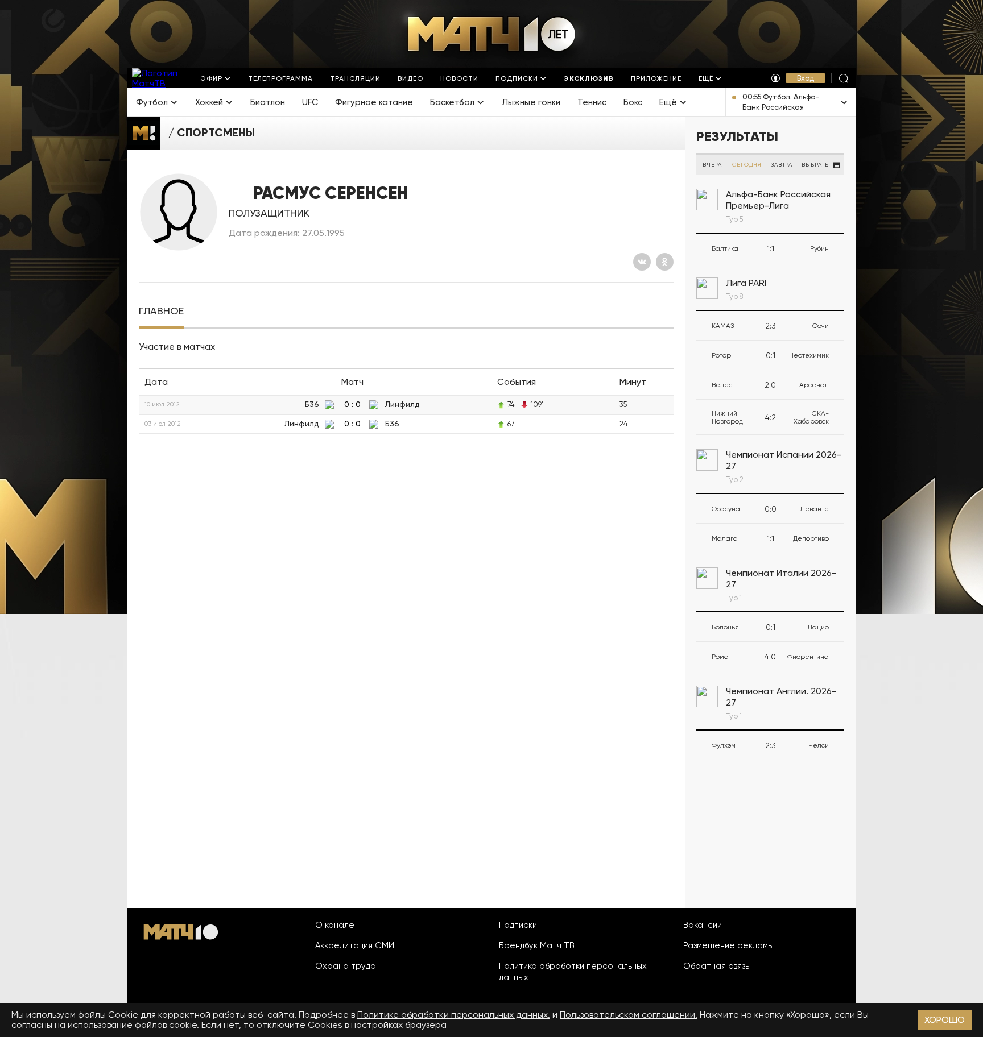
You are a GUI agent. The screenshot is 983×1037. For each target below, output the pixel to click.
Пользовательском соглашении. (628, 1014)
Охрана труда (345, 966)
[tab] (161, 311)
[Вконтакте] (642, 262)
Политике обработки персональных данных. (453, 1014)
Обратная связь (716, 966)
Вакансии (702, 925)
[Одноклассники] (665, 262)
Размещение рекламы (728, 945)
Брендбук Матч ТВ (537, 945)
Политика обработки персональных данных (573, 971)
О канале (334, 925)
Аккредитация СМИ (354, 945)
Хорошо (944, 1019)
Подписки (518, 925)
